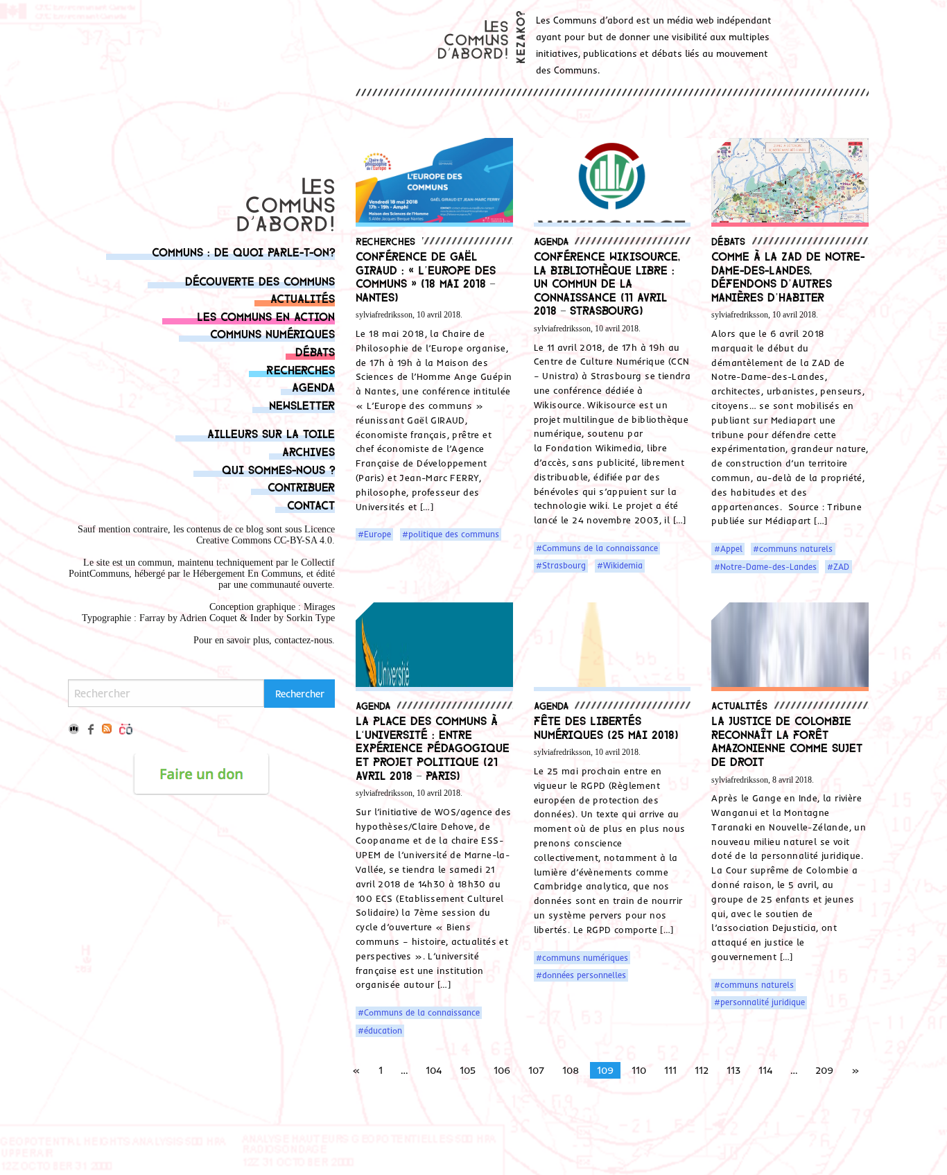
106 (502, 1070)
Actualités (302, 298)
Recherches (300, 369)
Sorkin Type (310, 618)
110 (639, 1070)
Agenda (313, 386)
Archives (308, 451)
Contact (311, 504)
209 (824, 1070)
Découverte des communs (260, 280)
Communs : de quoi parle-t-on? (243, 251)
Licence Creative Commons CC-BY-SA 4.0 (265, 535)
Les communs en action (266, 316)
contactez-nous (303, 640)
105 (468, 1070)
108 (570, 1070)
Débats (315, 351)
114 (765, 1070)
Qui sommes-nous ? (278, 469)
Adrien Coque (207, 618)
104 (434, 1070)
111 (670, 1070)
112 (702, 1070)
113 (733, 1070)
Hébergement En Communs (247, 573)
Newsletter (302, 404)
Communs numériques (272, 333)
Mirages (319, 607)
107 (536, 1070)
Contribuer (301, 486)
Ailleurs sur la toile (271, 433)
